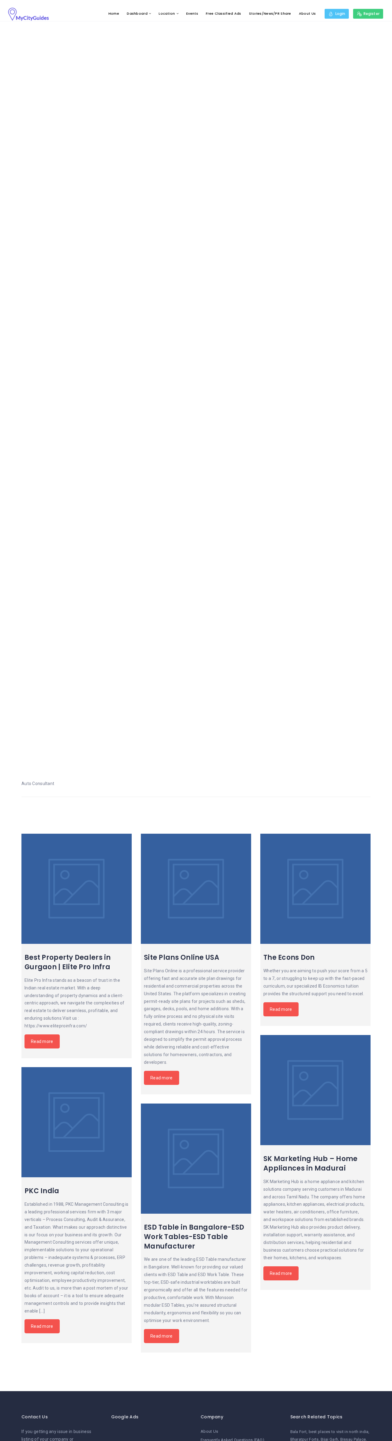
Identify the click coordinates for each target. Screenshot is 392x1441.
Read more (42, 1041)
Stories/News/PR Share (270, 13)
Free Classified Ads (223, 13)
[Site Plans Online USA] (196, 889)
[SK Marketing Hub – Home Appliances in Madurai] (315, 1090)
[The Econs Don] (315, 889)
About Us (307, 13)
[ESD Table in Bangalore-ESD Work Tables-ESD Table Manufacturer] (196, 1159)
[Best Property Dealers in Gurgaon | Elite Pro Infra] (76, 889)
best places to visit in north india (339, 1431)
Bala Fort (298, 1431)
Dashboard (137, 13)
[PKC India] (76, 1122)
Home (113, 13)
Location (167, 13)
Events (192, 13)
